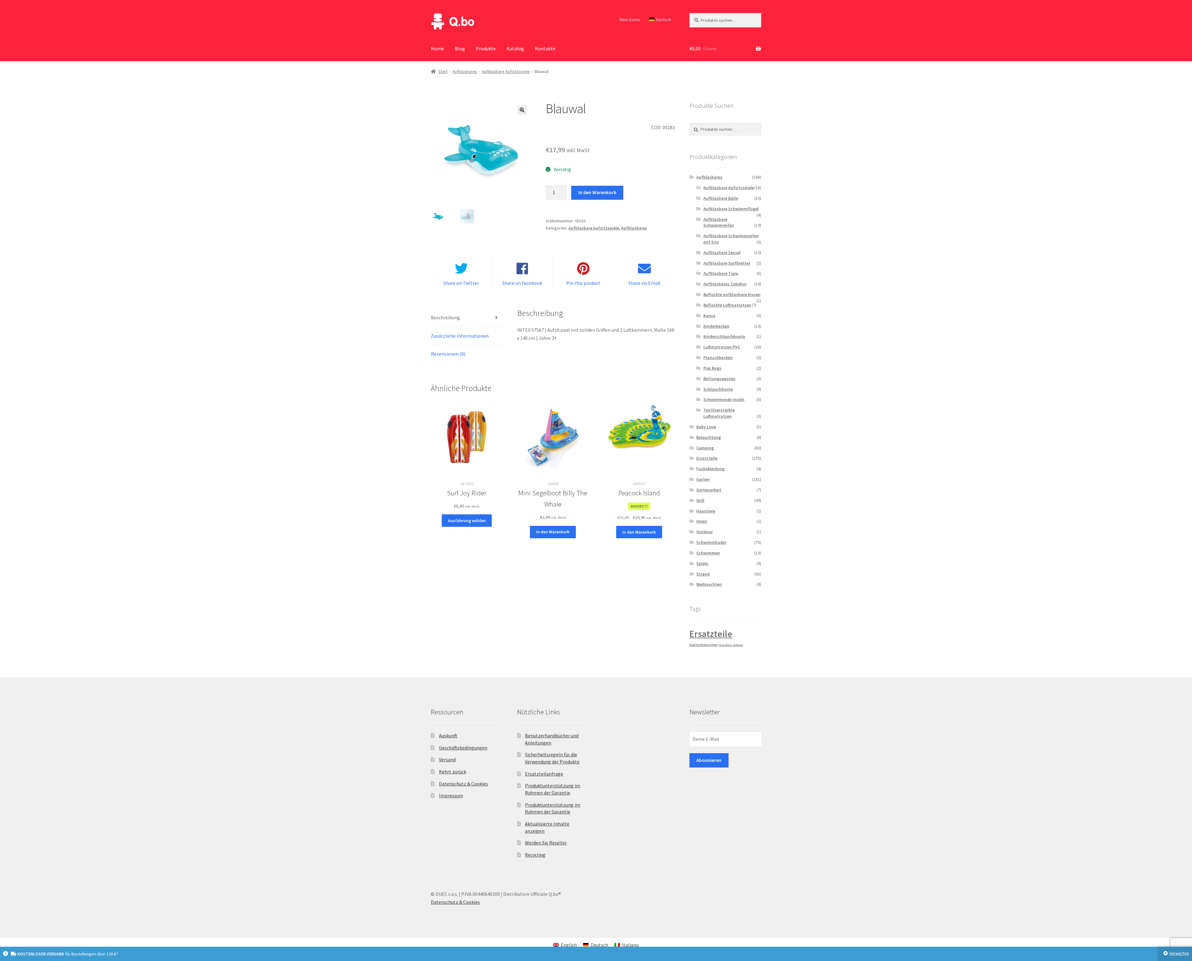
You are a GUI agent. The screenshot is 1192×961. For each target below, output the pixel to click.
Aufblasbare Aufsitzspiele (506, 71)
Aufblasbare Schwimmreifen (718, 222)
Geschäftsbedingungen (463, 748)
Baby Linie (706, 427)
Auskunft (448, 735)
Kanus (709, 315)
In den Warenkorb (597, 192)
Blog (460, 48)
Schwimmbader (711, 542)
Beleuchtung (708, 437)
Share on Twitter (461, 283)
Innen (701, 521)
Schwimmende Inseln (723, 399)
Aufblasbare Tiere (720, 273)
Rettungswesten (719, 378)
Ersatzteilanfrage (544, 774)
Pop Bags (712, 368)
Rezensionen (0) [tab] (448, 354)
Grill (700, 500)
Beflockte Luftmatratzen (727, 305)
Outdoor (704, 532)
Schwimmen (708, 553)
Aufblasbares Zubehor (725, 284)
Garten (703, 479)
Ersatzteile (706, 458)
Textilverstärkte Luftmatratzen (719, 413)
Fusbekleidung (710, 468)
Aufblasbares (464, 71)
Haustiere (705, 511)
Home (437, 48)
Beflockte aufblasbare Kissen (732, 294)
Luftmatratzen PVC (721, 347)
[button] (522, 110)
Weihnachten (709, 584)
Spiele (702, 563)
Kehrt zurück (452, 771)
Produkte (486, 48)
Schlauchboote (718, 389)
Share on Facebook (522, 283)
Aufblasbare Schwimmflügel (731, 209)
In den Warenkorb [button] (553, 532)
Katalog (515, 48)
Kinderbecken (716, 326)
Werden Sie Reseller (546, 843)
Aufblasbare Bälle (720, 198)
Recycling (535, 855)
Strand (703, 574)
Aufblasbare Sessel (722, 252)
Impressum (451, 795)
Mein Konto (630, 19)
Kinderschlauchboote (724, 336)
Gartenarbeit (708, 490)
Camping (705, 448)
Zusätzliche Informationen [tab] (460, 336)
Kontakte (545, 48)
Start (443, 71)
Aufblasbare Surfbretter (726, 263)
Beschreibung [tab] (445, 317)
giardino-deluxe (731, 645)
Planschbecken (718, 357)
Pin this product (583, 283)
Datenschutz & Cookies (463, 784)
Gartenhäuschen (703, 644)
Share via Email (644, 283)
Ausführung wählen (467, 520)
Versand (447, 759)
